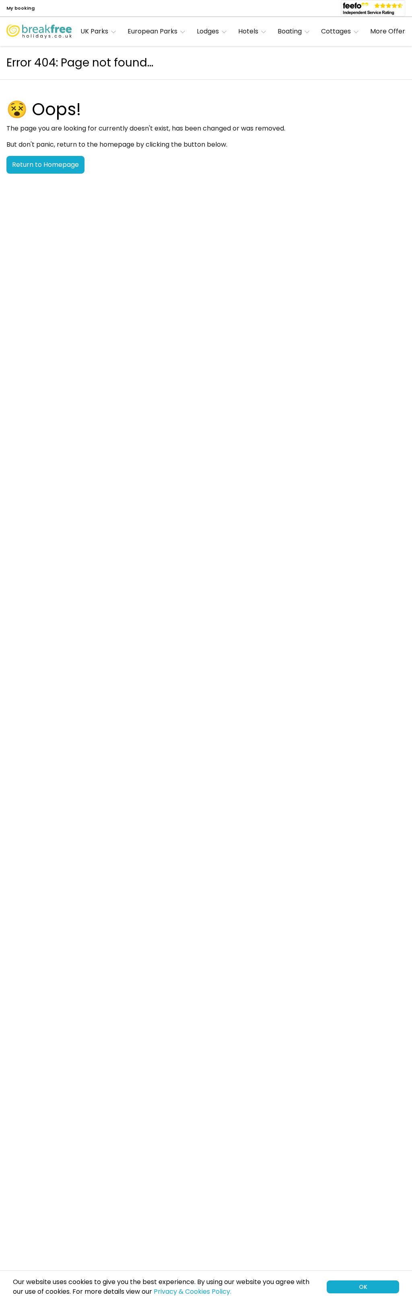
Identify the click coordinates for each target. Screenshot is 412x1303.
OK (363, 1287)
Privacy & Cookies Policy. (192, 1291)
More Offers (389, 31)
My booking (20, 8)
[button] (100, 31)
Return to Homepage (45, 164)
